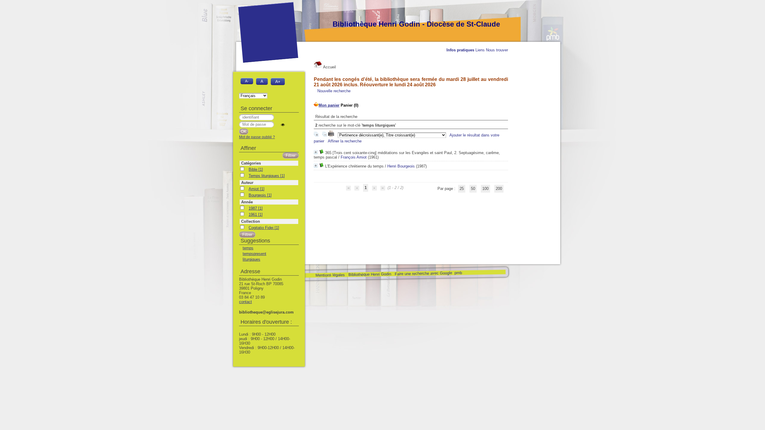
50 (473, 188)
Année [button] (247, 202)
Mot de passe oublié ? (257, 137)
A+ (277, 81)
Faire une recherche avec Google (423, 273)
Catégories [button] (251, 163)
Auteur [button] (247, 182)
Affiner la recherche (345, 141)
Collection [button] (250, 221)
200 (499, 188)
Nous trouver (497, 50)
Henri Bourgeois (401, 166)
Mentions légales (330, 275)
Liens (480, 50)
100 (485, 188)
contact (245, 302)
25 (462, 188)
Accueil (329, 67)
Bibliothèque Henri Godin (369, 274)
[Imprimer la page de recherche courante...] (331, 135)
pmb (458, 273)
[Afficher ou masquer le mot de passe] (283, 125)
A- (247, 81)
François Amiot (354, 157)
